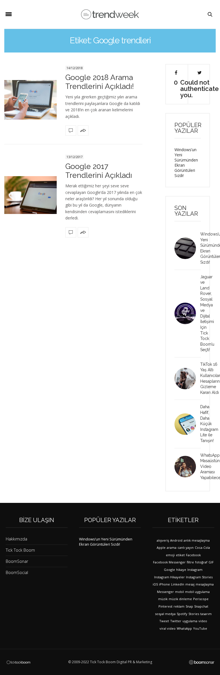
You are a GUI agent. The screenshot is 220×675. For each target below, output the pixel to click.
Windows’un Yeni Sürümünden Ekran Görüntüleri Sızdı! (186, 162)
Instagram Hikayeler (169, 577)
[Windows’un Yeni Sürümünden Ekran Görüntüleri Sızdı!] (187, 248)
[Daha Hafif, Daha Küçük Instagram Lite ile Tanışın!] (187, 424)
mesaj (190, 584)
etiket (180, 555)
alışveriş (163, 540)
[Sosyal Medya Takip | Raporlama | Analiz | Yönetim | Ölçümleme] (201, 662)
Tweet (164, 621)
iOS (155, 584)
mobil (179, 592)
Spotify (182, 614)
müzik (163, 599)
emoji (170, 555)
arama (171, 547)
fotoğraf (201, 562)
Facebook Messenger (169, 562)
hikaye (181, 569)
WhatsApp (184, 628)
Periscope (201, 599)
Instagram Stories (199, 577)
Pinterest (165, 606)
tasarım (206, 614)
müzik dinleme (180, 599)
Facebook (193, 555)
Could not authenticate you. (199, 88)
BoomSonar (17, 561)
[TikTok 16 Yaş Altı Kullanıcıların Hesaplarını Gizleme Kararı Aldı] (187, 378)
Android (176, 540)
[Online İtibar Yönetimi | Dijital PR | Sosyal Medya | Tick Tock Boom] (18, 662)
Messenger (165, 592)
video (203, 621)
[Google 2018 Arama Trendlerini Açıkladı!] (30, 100)
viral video (168, 628)
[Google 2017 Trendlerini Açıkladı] (30, 195)
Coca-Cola (202, 547)
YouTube (200, 628)
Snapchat (201, 606)
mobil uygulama (197, 592)
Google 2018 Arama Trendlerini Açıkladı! (99, 82)
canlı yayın (186, 547)
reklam (179, 606)
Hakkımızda (16, 539)
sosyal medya (165, 614)
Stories (193, 614)
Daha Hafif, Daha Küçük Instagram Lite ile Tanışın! (209, 423)
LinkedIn (177, 584)
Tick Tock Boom (20, 550)
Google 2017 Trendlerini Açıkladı (98, 171)
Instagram (195, 569)
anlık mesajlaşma (197, 540)
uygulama (189, 621)
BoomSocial (17, 572)
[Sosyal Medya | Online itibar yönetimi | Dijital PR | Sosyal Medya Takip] (110, 14)
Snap (189, 606)
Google (169, 569)
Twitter (175, 621)
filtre (190, 562)
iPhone (164, 584)
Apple (161, 547)
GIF (211, 562)
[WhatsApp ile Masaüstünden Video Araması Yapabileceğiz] (187, 466)
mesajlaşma (205, 584)
